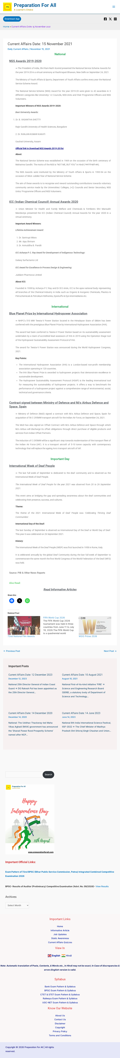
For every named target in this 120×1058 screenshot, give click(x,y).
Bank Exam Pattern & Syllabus (60, 986)
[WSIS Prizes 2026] (95, 625)
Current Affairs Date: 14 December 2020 (30, 713)
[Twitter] (110, 19)
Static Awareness (60, 938)
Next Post (110, 651)
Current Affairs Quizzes (60, 942)
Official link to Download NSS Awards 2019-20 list (39, 148)
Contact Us (60, 1019)
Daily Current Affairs (18, 49)
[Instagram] (115, 19)
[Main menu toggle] (114, 7)
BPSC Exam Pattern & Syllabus (60, 990)
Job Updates (60, 934)
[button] (12, 19)
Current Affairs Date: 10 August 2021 (82, 674)
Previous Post (11, 651)
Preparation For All (35, 5)
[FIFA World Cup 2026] (61, 625)
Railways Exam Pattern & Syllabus (60, 998)
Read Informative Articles (60, 589)
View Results (102, 886)
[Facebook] (105, 19)
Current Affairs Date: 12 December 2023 (30, 674)
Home (6, 26)
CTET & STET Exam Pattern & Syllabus (60, 994)
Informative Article (60, 930)
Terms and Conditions (60, 1035)
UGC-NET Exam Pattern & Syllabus (60, 1002)
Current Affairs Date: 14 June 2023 (81, 713)
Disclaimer (60, 1023)
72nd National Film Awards (21, 636)
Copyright (60, 1027)
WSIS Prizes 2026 (88, 636)
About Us (60, 1015)
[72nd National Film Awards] (24, 625)
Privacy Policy (60, 1031)
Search (48, 774)
